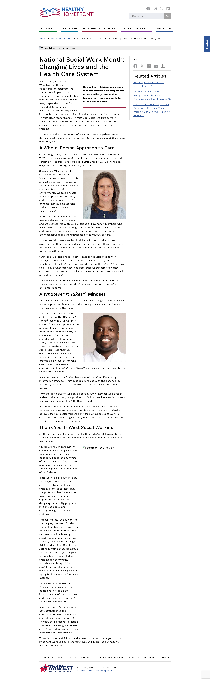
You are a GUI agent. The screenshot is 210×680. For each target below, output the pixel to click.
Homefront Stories (99, 28)
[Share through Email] (155, 65)
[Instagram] (155, 9)
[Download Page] (162, 65)
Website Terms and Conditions (74, 658)
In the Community (136, 28)
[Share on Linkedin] (148, 65)
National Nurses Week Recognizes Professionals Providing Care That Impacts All (152, 95)
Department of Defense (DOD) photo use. (96, 671)
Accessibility (46, 658)
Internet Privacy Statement (109, 658)
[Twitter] (161, 9)
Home (42, 38)
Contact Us (165, 658)
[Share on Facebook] (134, 65)
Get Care (69, 28)
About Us (164, 28)
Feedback (207, 44)
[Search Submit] (167, 16)
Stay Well (48, 28)
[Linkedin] (168, 9)
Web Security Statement (141, 658)
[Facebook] (148, 9)
